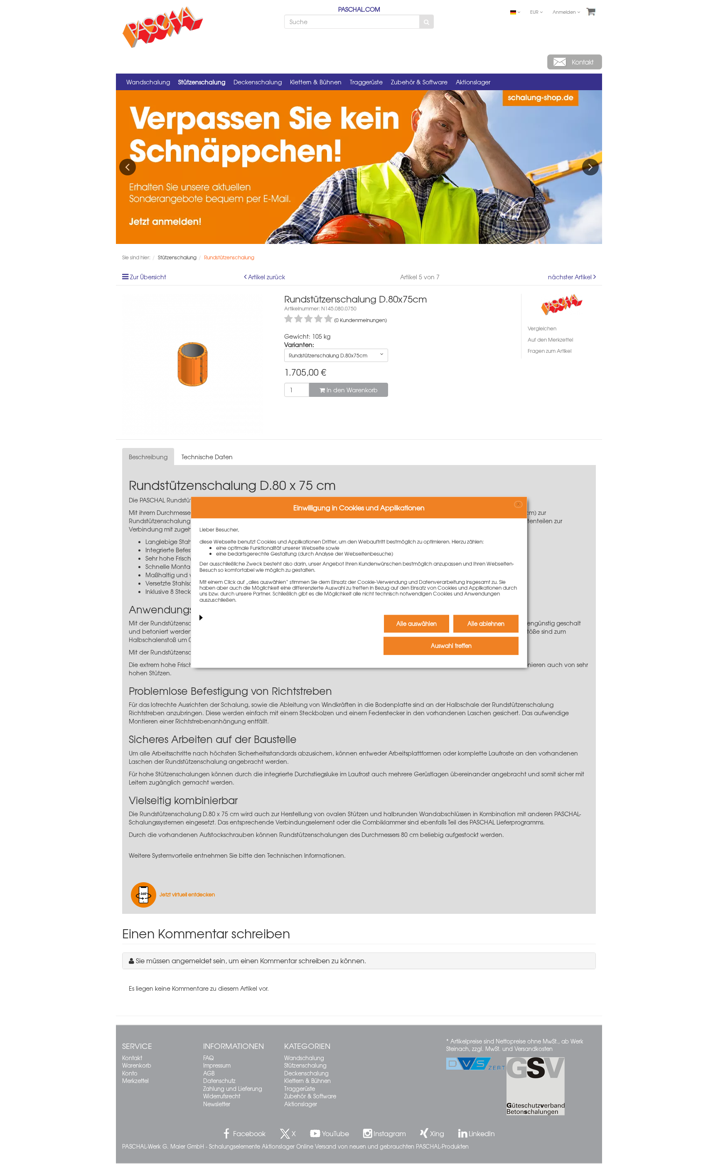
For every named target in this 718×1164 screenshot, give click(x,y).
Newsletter (216, 1104)
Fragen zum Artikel (549, 350)
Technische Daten (207, 457)
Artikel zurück (266, 277)
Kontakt (132, 1058)
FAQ (208, 1058)
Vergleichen (542, 328)
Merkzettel (135, 1081)
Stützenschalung (201, 82)
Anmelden (565, 11)
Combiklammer (384, 822)
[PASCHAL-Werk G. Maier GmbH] (562, 303)
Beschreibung (148, 457)
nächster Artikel (570, 277)
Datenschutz (219, 1081)
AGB (208, 1073)
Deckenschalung (258, 82)
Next (590, 167)
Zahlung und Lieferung (232, 1089)
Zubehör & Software (419, 82)
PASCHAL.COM (359, 9)
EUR (535, 11)
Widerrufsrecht (221, 1096)
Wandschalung (148, 82)
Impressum (217, 1065)
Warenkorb (136, 1065)
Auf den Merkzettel (550, 339)
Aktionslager (473, 82)
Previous (127, 167)
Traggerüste (366, 82)
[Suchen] (426, 22)
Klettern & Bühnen (316, 82)
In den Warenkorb (351, 390)
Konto (130, 1073)
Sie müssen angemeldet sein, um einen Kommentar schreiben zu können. (251, 960)
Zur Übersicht (148, 277)
